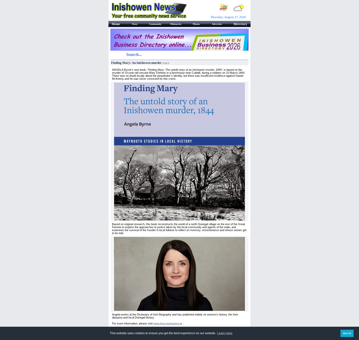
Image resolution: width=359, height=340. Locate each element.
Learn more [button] (224, 333)
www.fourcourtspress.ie (167, 323)
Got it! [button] (347, 333)
